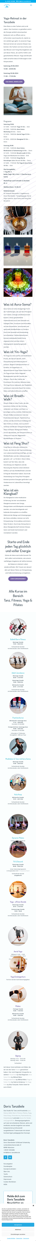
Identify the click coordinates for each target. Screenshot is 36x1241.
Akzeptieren (18, 1225)
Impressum (26, 1238)
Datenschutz (19, 1238)
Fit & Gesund (18, 861)
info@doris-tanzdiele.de (12, 1152)
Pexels (17, 1070)
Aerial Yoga (18, 951)
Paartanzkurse (18, 717)
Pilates (18, 1006)
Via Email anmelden (14, 82)
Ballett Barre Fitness (18, 639)
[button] (33, 1205)
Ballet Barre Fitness (15, 1113)
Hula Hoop (18, 794)
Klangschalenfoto (10, 1080)
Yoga (29, 1113)
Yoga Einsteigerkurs (18, 976)
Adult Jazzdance (18, 673)
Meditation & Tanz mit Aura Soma (18, 759)
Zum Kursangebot (18, 579)
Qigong (18, 1055)
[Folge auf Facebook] (5, 1157)
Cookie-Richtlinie (11, 1238)
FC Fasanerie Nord (23, 871)
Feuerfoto (12, 1075)
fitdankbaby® (8, 1118)
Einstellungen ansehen (18, 1234)
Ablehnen (18, 1229)
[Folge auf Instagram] (10, 1157)
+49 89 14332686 (9, 1150)
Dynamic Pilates (18, 838)
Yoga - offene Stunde (18, 902)
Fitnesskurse (16, 1115)
